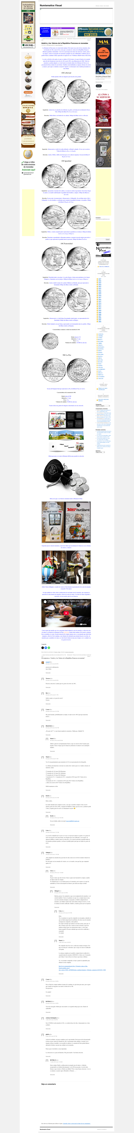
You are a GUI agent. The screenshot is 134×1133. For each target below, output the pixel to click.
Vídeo (59, 652)
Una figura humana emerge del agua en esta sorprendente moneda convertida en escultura (104, 432)
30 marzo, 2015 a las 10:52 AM (56, 817)
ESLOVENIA (100, 349)
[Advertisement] (28, 212)
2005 (99, 320)
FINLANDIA (100, 354)
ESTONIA (99, 352)
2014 (99, 303)
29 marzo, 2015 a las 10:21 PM (52, 727)
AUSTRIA (99, 337)
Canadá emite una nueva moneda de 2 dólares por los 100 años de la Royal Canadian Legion (104, 447)
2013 (99, 305)
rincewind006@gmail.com (72, 821)
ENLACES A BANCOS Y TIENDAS (103, 400)
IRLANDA (100, 362)
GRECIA (99, 358)
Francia (55, 652)
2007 (99, 316)
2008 (99, 314)
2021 (99, 290)
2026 (99, 281)
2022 (99, 288)
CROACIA (100, 345)
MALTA (99, 371)
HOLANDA (100, 360)
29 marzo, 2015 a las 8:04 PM (52, 680)
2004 (99, 322)
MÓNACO (99, 373)
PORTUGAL (100, 374)
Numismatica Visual (51, 5)
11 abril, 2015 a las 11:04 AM (56, 1062)
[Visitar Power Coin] (103, 147)
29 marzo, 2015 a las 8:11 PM (52, 694)
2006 (99, 318)
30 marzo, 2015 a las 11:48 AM (56, 872)
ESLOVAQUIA (100, 347)
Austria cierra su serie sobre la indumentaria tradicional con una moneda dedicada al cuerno (104, 420)
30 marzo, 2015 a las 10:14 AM (52, 797)
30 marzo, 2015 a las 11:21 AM (52, 832)
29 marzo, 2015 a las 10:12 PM (52, 711)
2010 (99, 310)
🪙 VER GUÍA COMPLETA (103, 266)
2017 (99, 297)
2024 (99, 284)
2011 (99, 309)
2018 (99, 296)
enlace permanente (69, 652)
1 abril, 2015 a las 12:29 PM (65, 942)
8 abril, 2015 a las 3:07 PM (51, 1036)
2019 (99, 294)
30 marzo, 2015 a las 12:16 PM (65, 912)
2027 (99, 279)
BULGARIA (100, 341)
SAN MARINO (100, 376)
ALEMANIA (100, 334)
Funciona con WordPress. (102, 1129)
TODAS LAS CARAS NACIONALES (102, 389)
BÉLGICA (100, 339)
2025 (99, 283)
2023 (99, 286)
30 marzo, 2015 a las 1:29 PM (52, 981)
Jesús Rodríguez (59, 45)
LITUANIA (100, 367)
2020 (99, 292)
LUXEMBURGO (101, 369)
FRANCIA (100, 356)
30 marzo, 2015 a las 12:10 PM (61, 892)
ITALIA (99, 363)
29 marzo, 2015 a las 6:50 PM (52, 663)
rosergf (47, 662)
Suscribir (98, 86)
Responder (48, 672)
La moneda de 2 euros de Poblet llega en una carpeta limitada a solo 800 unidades (104, 442)
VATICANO (100, 378)
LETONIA (100, 365)
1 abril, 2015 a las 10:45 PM (52, 1019)
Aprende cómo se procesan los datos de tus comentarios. (76, 1123)
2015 (99, 301)
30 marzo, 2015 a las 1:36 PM (52, 1003)
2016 (99, 299)
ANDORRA (100, 336)
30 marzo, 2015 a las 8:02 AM (56, 740)
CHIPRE (99, 343)
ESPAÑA (99, 350)
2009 (99, 312)
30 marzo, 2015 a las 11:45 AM (52, 854)
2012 (99, 307)
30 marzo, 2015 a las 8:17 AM (52, 758)
